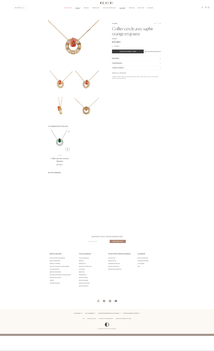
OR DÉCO (60, 155)
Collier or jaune (147, 76)
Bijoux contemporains (127, 76)
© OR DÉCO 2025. (101, 328)
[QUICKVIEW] (67, 149)
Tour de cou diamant (107, 217)
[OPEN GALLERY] (73, 43)
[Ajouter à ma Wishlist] (69, 132)
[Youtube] (116, 301)
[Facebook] (104, 301)
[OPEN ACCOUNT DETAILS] (202, 7)
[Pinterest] (110, 301)
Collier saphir (155, 76)
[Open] (206, 7)
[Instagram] (98, 301)
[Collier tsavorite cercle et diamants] (59, 141)
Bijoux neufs (136, 76)
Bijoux (119, 76)
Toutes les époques (121, 78)
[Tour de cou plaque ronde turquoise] (149, 197)
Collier (141, 76)
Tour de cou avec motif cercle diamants (65, 217)
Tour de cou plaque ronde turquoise (149, 217)
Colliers (114, 23)
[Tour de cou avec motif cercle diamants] (65, 197)
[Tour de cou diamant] (107, 197)
